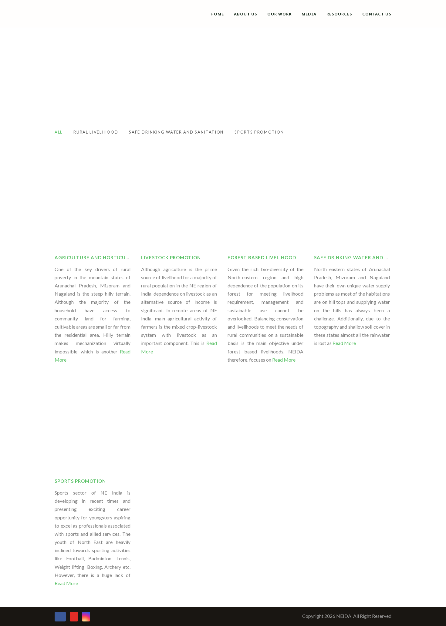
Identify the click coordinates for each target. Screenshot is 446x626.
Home (217, 14)
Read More (283, 360)
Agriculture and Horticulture (98, 257)
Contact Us (376, 14)
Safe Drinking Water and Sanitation (176, 132)
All (59, 132)
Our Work (279, 14)
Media (309, 14)
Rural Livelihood (95, 132)
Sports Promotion (259, 132)
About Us (245, 14)
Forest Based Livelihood (262, 257)
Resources (339, 14)
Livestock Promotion (171, 257)
